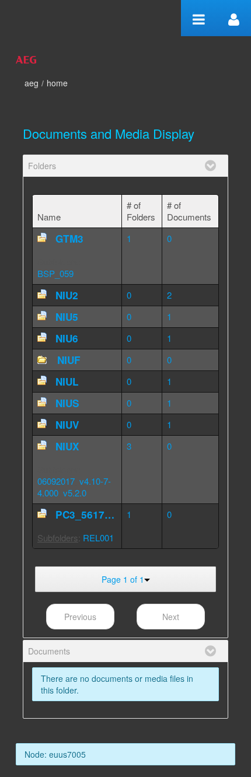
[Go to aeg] (26, 58)
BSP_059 (55, 273)
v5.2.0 (74, 493)
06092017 (56, 481)
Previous (80, 616)
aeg (32, 83)
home (57, 83)
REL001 (98, 537)
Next (170, 616)
